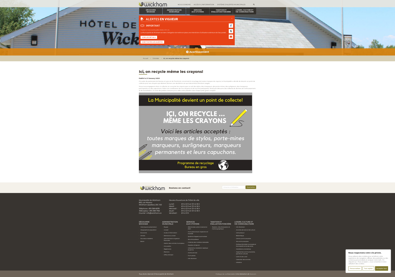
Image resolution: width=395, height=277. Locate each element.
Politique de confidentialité (225, 274)
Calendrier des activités (243, 259)
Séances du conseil (169, 235)
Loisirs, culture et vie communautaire (245, 11)
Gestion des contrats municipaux (174, 243)
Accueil (145, 58)
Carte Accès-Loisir (241, 256)
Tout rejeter (368, 268)
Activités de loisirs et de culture (245, 230)
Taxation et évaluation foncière (221, 11)
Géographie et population (148, 230)
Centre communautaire (243, 238)
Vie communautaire (242, 241)
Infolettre (239, 262)
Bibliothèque (240, 235)
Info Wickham (192, 258)
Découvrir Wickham (151, 11)
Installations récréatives (243, 249)
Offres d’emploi (168, 255)
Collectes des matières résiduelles (198, 242)
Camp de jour (240, 233)
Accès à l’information (204, 5)
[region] (368, 261)
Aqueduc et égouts (194, 245)
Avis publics (167, 246)
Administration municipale (174, 11)
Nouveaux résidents (146, 238)
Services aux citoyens (198, 11)
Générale (156, 58)
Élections (166, 252)
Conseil (166, 230)
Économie (143, 233)
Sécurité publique (193, 239)
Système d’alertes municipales (231, 5)
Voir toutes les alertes (152, 42)
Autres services (192, 252)
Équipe (166, 227)
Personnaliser (355, 268)
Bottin (142, 241)
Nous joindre (184, 5)
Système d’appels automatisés (197, 236)
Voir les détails (149, 37)
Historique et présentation (148, 227)
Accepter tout (381, 268)
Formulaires (191, 255)
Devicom (253, 274)
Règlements (167, 249)
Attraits (142, 235)
